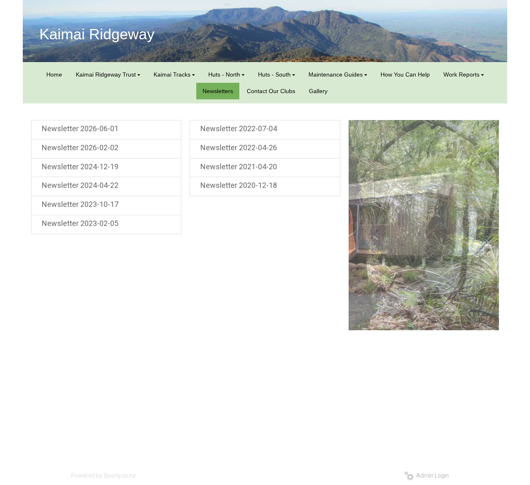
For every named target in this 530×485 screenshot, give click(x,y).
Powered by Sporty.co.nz (103, 475)
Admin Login (431, 475)
